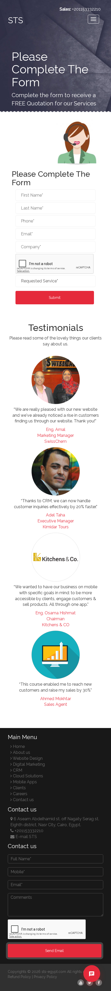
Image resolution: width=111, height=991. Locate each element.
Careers (19, 793)
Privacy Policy (45, 977)
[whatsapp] (92, 982)
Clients (19, 787)
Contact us (23, 799)
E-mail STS (25, 836)
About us (21, 752)
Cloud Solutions (27, 775)
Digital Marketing (28, 764)
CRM (17, 770)
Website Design (27, 758)
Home (18, 746)
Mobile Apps (24, 781)
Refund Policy (19, 977)
